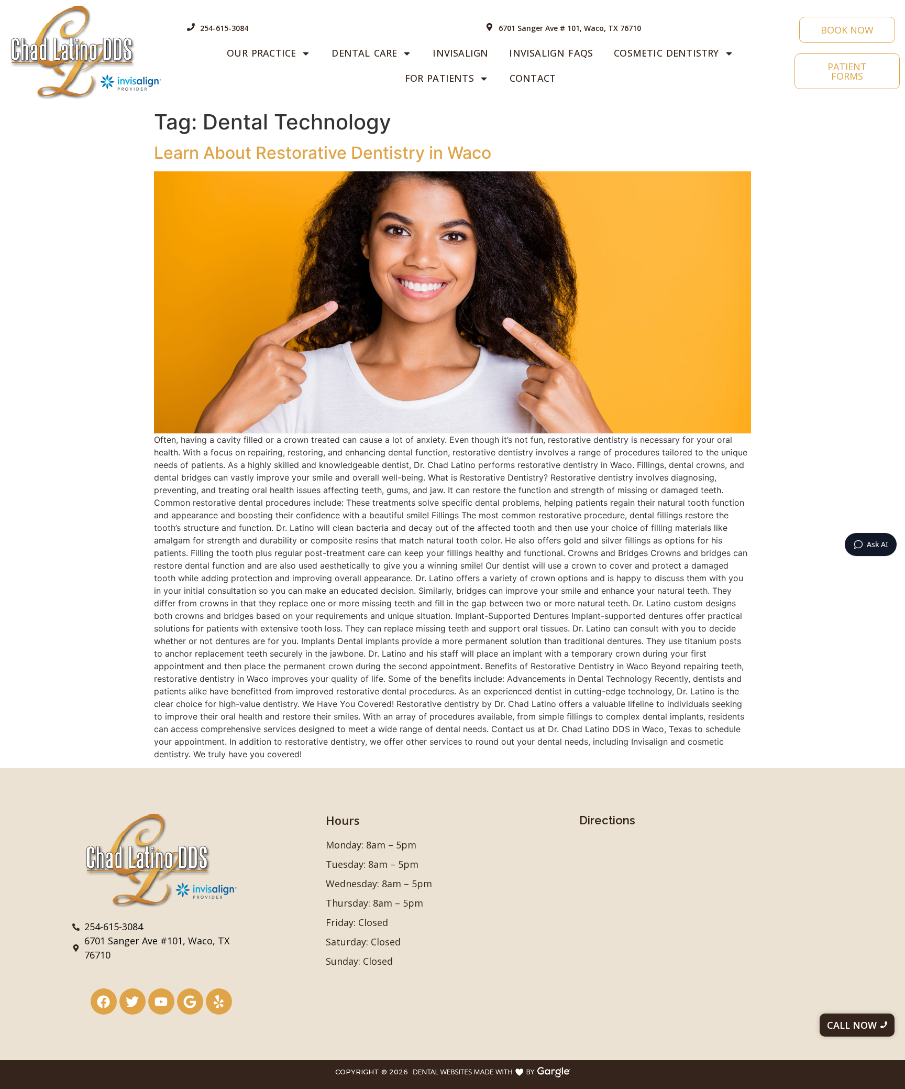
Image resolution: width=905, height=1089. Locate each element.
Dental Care (364, 53)
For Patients (439, 78)
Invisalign (460, 53)
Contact (533, 78)
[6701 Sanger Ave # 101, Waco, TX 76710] (489, 27)
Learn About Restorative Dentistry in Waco (322, 153)
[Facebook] (104, 1001)
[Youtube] (161, 1001)
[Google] (190, 1001)
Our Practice (261, 53)
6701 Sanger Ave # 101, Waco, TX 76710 (570, 28)
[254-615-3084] (191, 27)
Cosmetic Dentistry (666, 53)
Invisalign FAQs (551, 53)
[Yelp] (219, 1001)
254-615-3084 (224, 28)
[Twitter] (132, 1001)
